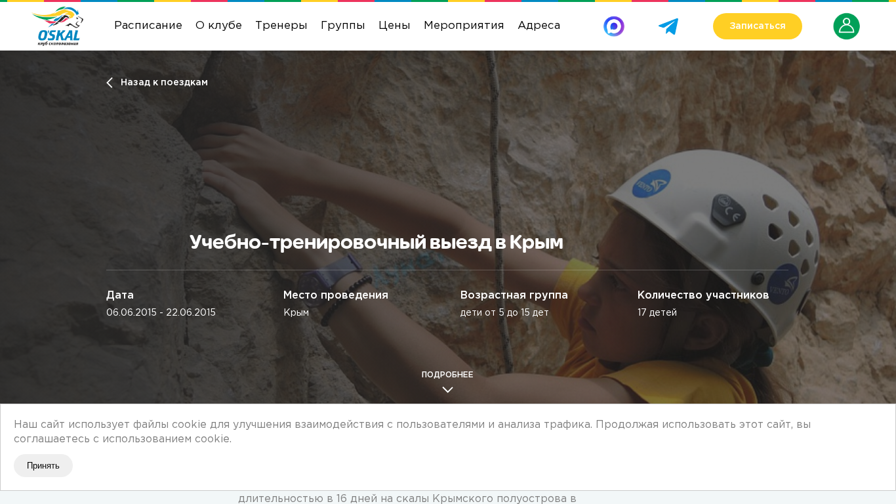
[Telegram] (668, 20)
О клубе (218, 26)
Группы (343, 26)
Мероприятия (464, 26)
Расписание (148, 26)
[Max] (613, 20)
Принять (43, 466)
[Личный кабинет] (846, 18)
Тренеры (281, 26)
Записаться (757, 26)
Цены (394, 26)
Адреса (539, 26)
